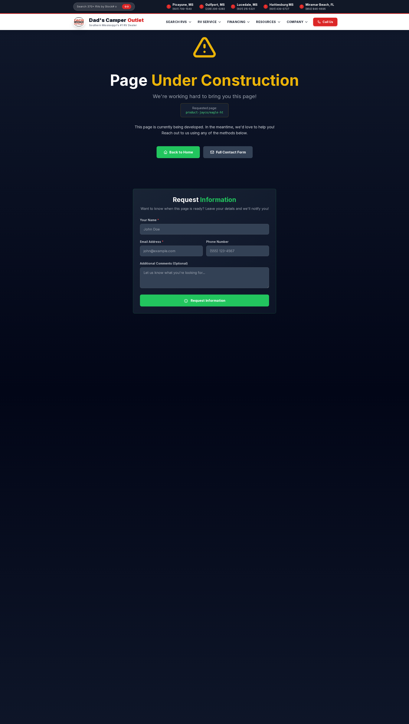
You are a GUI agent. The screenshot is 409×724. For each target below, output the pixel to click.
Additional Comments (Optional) (164, 263)
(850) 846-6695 (315, 8)
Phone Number (217, 241)
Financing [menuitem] (236, 22)
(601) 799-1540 (182, 8)
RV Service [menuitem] (207, 22)
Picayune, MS (183, 4)
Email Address (151, 241)
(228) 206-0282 (215, 8)
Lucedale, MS (247, 4)
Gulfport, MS (215, 4)
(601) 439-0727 (279, 8)
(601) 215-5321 (246, 8)
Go (127, 6)
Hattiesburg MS (281, 4)
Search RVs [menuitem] (176, 22)
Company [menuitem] (295, 22)
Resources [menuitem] (266, 22)
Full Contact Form (231, 152)
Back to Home (181, 152)
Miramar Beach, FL (319, 4)
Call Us (328, 22)
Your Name (149, 220)
